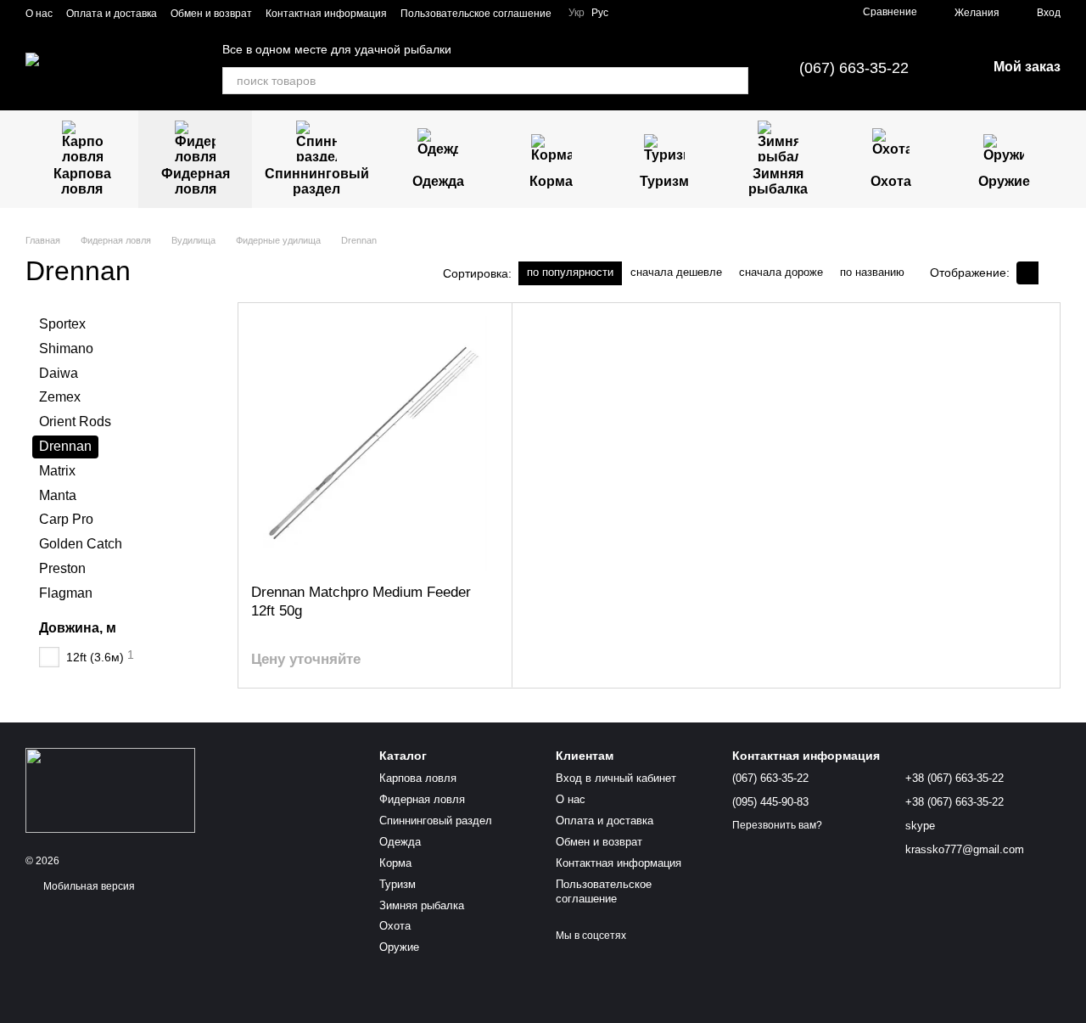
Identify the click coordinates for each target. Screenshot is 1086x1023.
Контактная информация (326, 14)
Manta (57, 494)
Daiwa (58, 372)
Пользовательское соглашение (475, 14)
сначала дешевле (676, 272)
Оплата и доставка (111, 14)
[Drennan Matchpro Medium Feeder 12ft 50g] (375, 443)
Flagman (65, 592)
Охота (890, 181)
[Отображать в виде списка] (1049, 272)
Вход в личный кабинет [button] (616, 778)
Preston (62, 568)
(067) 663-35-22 (854, 68)
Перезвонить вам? (777, 825)
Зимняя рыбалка (778, 181)
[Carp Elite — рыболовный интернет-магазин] (110, 789)
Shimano (66, 347)
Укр (576, 13)
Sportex (62, 324)
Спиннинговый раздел (317, 181)
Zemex (60, 397)
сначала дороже (781, 272)
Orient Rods (75, 421)
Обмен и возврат (211, 14)
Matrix (57, 470)
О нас (39, 14)
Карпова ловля (82, 181)
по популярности (570, 272)
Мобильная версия (88, 886)
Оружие (1004, 181)
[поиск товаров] (734, 80)
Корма (551, 181)
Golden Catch (80, 544)
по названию (872, 272)
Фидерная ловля (195, 181)
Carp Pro (66, 519)
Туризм (664, 181)
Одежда (438, 181)
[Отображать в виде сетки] (1027, 272)
